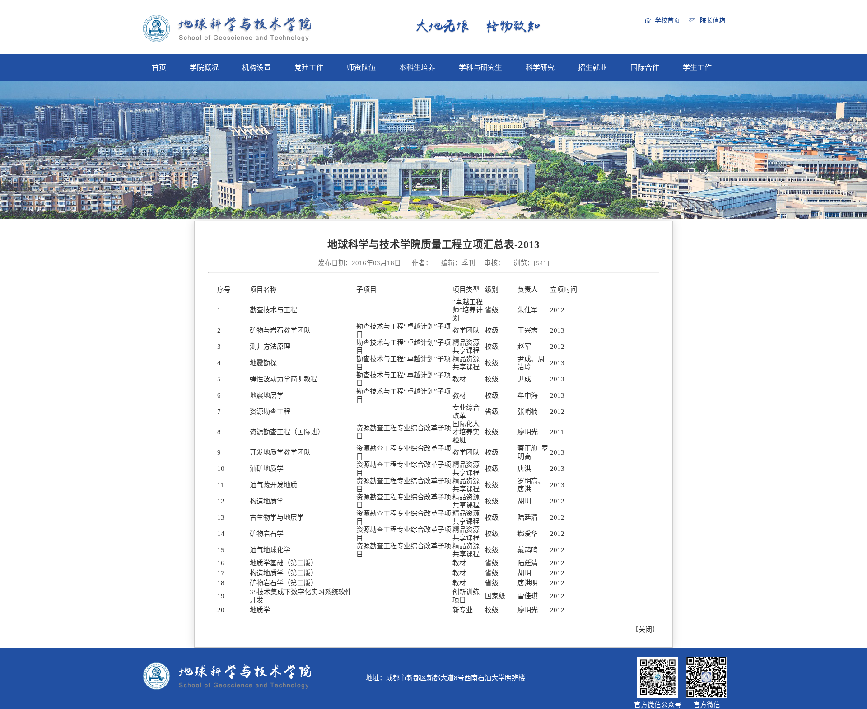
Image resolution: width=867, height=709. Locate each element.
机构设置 (256, 67)
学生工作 (697, 67)
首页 (159, 67)
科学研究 (540, 67)
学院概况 (204, 67)
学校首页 (667, 20)
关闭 (645, 629)
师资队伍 (361, 67)
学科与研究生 (480, 67)
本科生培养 (417, 67)
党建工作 (308, 67)
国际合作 (644, 67)
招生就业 (592, 67)
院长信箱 (712, 20)
